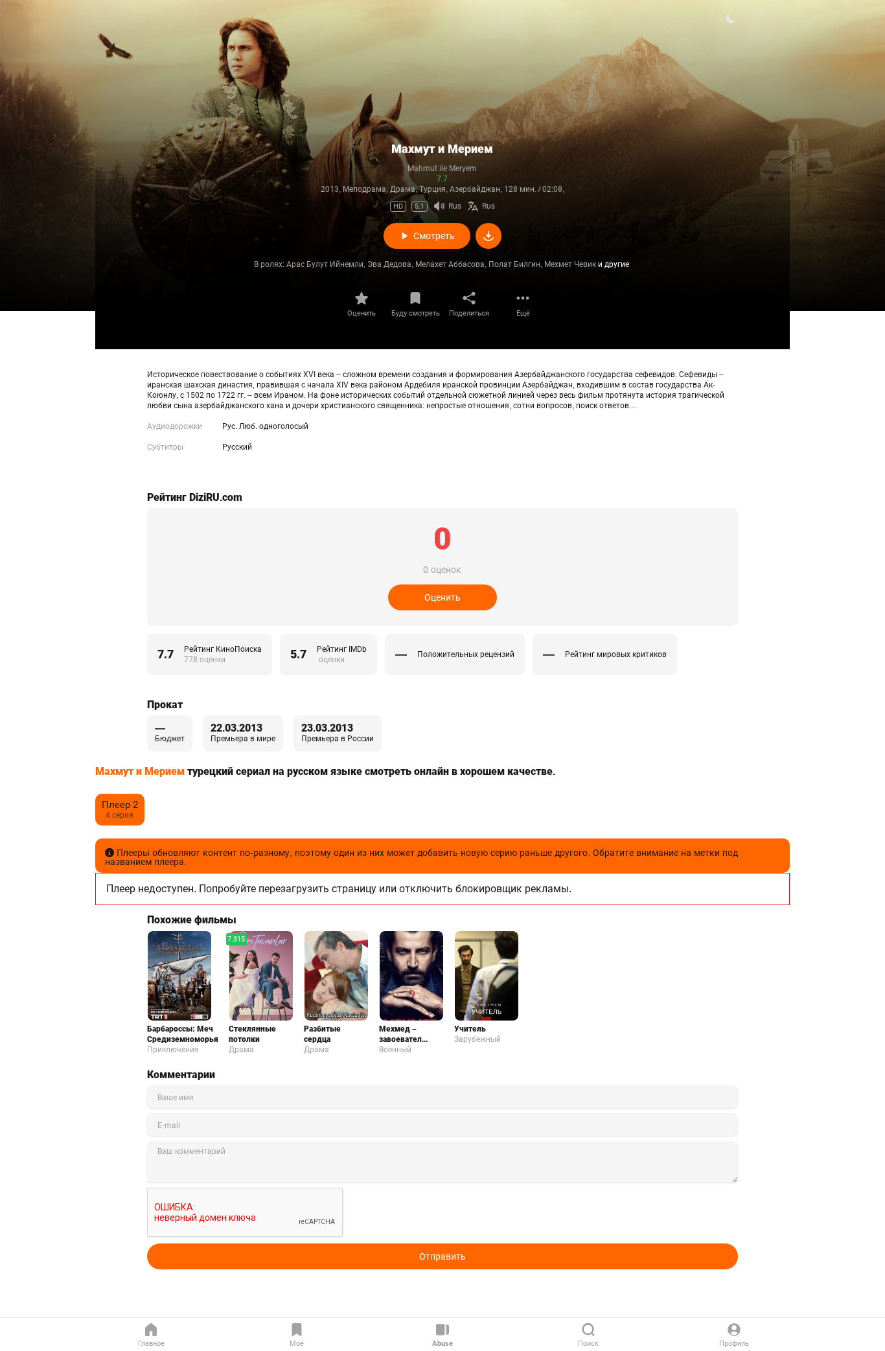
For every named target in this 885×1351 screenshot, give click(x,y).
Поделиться (469, 313)
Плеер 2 (120, 805)
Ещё (523, 313)
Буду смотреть (415, 313)
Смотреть (434, 236)
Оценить (361, 313)
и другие (613, 264)
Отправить (442, 1256)
